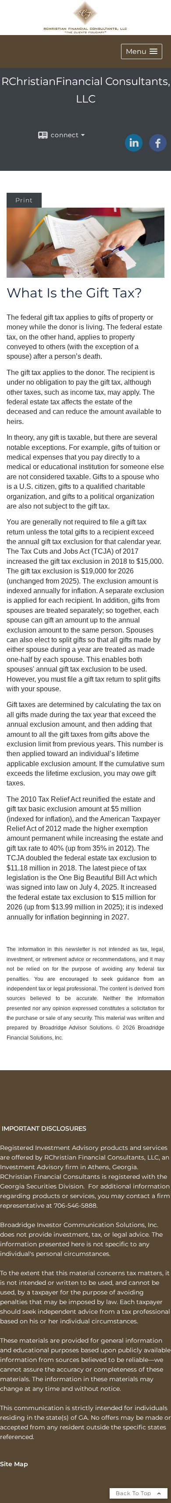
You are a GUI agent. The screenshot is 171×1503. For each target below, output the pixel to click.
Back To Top (134, 1493)
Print (24, 200)
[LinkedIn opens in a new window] (133, 148)
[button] (141, 51)
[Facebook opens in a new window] (158, 148)
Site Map (14, 1464)
